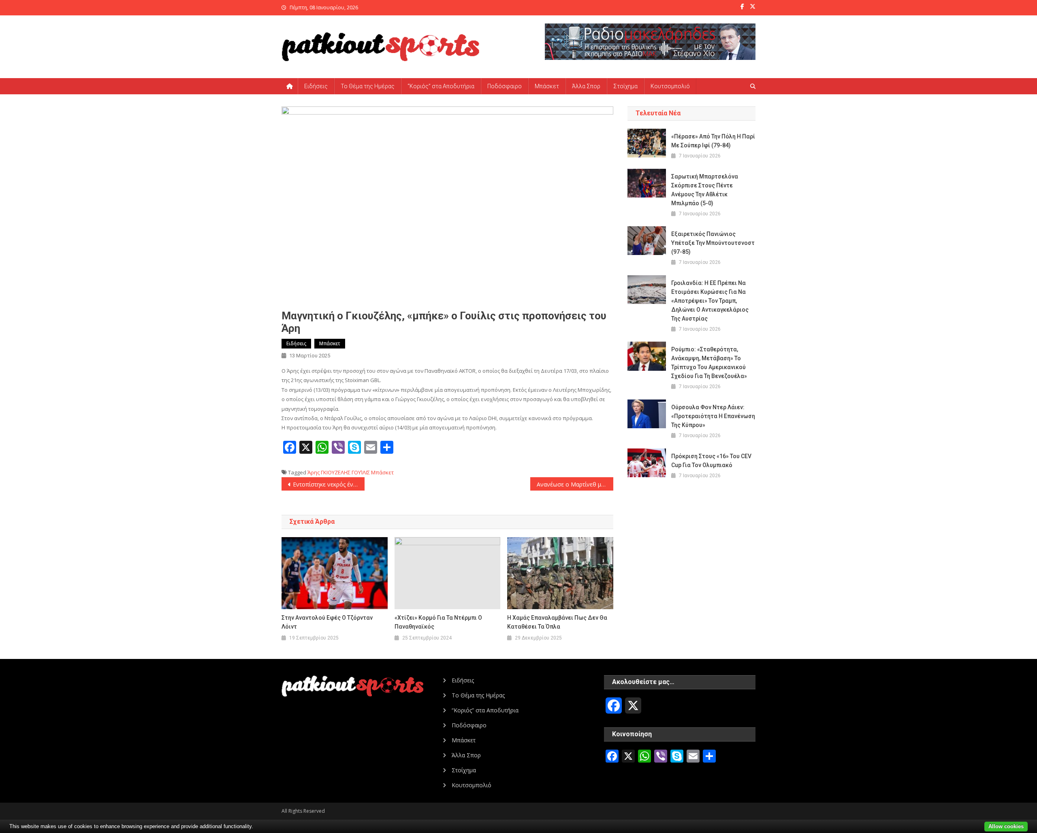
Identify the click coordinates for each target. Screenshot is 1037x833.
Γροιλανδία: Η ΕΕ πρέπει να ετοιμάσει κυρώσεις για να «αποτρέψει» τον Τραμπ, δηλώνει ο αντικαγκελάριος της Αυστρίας (710, 301)
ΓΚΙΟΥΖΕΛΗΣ (335, 472)
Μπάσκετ (547, 86)
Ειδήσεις (316, 86)
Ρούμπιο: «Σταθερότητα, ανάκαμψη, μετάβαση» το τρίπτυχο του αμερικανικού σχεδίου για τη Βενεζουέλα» (709, 362)
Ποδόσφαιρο (504, 86)
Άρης (313, 472)
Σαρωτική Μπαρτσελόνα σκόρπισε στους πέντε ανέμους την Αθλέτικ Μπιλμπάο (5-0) (704, 189)
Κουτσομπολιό (670, 86)
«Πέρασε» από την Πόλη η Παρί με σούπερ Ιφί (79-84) (713, 141)
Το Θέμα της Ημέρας (368, 86)
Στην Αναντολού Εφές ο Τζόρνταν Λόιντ (327, 622)
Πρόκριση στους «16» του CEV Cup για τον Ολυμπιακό (711, 460)
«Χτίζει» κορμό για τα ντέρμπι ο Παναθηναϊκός (438, 622)
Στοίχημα (625, 86)
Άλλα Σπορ (586, 86)
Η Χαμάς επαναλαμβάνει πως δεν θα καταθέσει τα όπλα (557, 622)
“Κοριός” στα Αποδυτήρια (441, 86)
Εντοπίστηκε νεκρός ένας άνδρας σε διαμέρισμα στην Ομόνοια (329, 484)
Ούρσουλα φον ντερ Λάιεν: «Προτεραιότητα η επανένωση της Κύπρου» (713, 416)
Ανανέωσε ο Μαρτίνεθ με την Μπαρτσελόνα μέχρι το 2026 (575, 484)
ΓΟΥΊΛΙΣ (361, 472)
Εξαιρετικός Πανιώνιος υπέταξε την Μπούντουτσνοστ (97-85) (713, 243)
